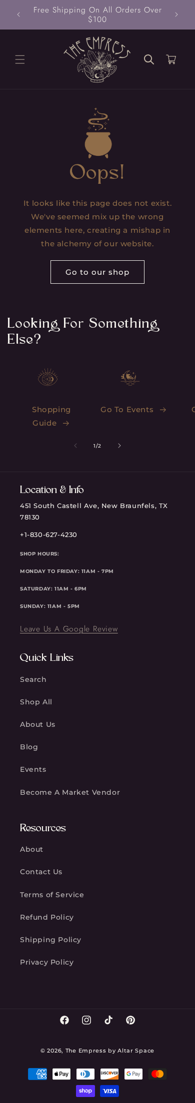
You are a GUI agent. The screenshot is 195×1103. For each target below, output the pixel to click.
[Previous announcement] (19, 14)
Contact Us (41, 871)
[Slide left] (75, 446)
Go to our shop (98, 272)
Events (33, 769)
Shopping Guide (51, 416)
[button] (20, 59)
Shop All (36, 701)
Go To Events (127, 409)
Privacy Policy (47, 962)
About (32, 849)
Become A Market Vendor (70, 792)
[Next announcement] (177, 14)
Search (33, 679)
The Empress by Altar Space (110, 1050)
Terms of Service (52, 894)
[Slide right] (119, 446)
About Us (38, 724)
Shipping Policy (51, 939)
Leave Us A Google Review (69, 628)
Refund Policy (47, 917)
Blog (29, 746)
